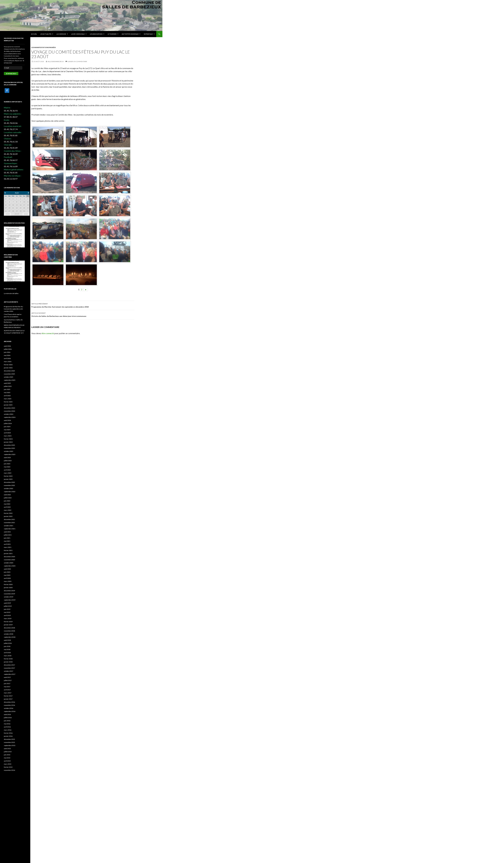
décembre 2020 (9, 557)
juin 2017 (7, 683)
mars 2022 (7, 510)
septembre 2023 (9, 454)
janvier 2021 (8, 553)
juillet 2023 (8, 461)
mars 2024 (7, 436)
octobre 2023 (8, 451)
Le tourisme (112, 34)
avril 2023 (7, 470)
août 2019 (7, 603)
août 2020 (7, 569)
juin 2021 (7, 538)
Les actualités (45, 34)
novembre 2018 (9, 631)
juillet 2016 (8, 718)
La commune (61, 34)
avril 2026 (7, 358)
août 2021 (7, 532)
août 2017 (7, 677)
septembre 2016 (9, 711)
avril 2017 (7, 690)
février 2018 (8, 659)
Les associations (96, 34)
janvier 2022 (8, 516)
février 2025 (8, 402)
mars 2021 (7, 547)
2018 (8, 214)
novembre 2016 (9, 705)
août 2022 (7, 495)
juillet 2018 (8, 643)
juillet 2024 (8, 423)
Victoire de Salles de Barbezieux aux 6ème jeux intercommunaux (58, 314)
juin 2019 (7, 609)
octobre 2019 (8, 597)
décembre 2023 (9, 445)
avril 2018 (7, 653)
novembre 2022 (9, 485)
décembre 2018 (9, 628)
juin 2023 (7, 464)
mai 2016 (7, 724)
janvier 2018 (8, 662)
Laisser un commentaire (77, 61)
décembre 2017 (9, 665)
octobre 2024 (8, 414)
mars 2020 (7, 581)
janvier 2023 (8, 479)
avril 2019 (7, 615)
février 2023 (8, 476)
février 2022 (8, 513)
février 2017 (8, 696)
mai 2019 (7, 612)
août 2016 (7, 714)
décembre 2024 (9, 408)
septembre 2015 (9, 745)
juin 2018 (7, 646)
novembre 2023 (9, 448)
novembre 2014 (9, 770)
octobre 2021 (8, 526)
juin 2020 (7, 572)
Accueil (34, 34)
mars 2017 (7, 693)
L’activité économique (130, 34)
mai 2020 (7, 575)
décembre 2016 (9, 702)
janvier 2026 (8, 368)
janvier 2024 (8, 442)
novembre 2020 (9, 560)
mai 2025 (7, 392)
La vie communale (78, 34)
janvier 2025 (8, 405)
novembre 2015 (9, 742)
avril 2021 (7, 544)
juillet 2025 (8, 386)
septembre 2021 (9, 529)
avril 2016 (7, 727)
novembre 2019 (9, 594)
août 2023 (7, 457)
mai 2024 (7, 430)
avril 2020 (7, 578)
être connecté (48, 333)
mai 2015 (7, 758)
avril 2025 (7, 396)
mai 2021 (7, 541)
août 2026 (7, 346)
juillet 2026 (8, 349)
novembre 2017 (9, 668)
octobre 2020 (8, 563)
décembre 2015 (9, 739)
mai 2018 (7, 649)
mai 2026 (7, 355)
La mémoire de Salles (11, 293)
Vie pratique (148, 34)
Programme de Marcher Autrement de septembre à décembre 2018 (60, 305)
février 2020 (8, 584)
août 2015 (7, 748)
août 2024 (7, 420)
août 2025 (7, 383)
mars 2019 (7, 618)
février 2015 (8, 767)
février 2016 (8, 733)
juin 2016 (7, 721)
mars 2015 (7, 764)
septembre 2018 (9, 637)
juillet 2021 (8, 535)
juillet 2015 (8, 752)
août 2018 (7, 640)
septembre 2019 (9, 600)
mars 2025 (7, 399)
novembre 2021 (9, 522)
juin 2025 (7, 389)
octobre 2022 (8, 488)
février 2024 (8, 439)
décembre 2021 (9, 519)
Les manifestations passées (43, 47)
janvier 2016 (8, 736)
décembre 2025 (9, 371)
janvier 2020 (8, 587)
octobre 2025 (8, 377)
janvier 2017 (8, 699)
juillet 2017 (8, 680)
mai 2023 (7, 467)
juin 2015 (7, 755)
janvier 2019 (8, 625)
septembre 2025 (9, 380)
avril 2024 (7, 433)
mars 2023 (7, 473)
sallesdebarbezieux (55, 61)
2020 (26, 214)
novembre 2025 (9, 374)
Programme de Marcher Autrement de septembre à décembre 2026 (13, 309)
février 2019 (8, 622)
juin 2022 (7, 501)
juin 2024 (7, 427)
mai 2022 (7, 504)
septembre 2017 (9, 674)
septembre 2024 (9, 417)
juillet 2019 (8, 606)
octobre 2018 (8, 634)
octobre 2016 (8, 708)
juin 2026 (7, 352)
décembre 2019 (9, 591)
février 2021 (8, 550)
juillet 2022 (8, 498)
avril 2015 (7, 761)
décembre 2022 (9, 482)
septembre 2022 (9, 492)
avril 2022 (7, 507)
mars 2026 (7, 361)
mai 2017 (7, 687)
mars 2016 (7, 730)
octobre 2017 (8, 671)
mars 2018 (7, 656)
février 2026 (8, 365)
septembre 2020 (9, 566)
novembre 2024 (9, 411)
